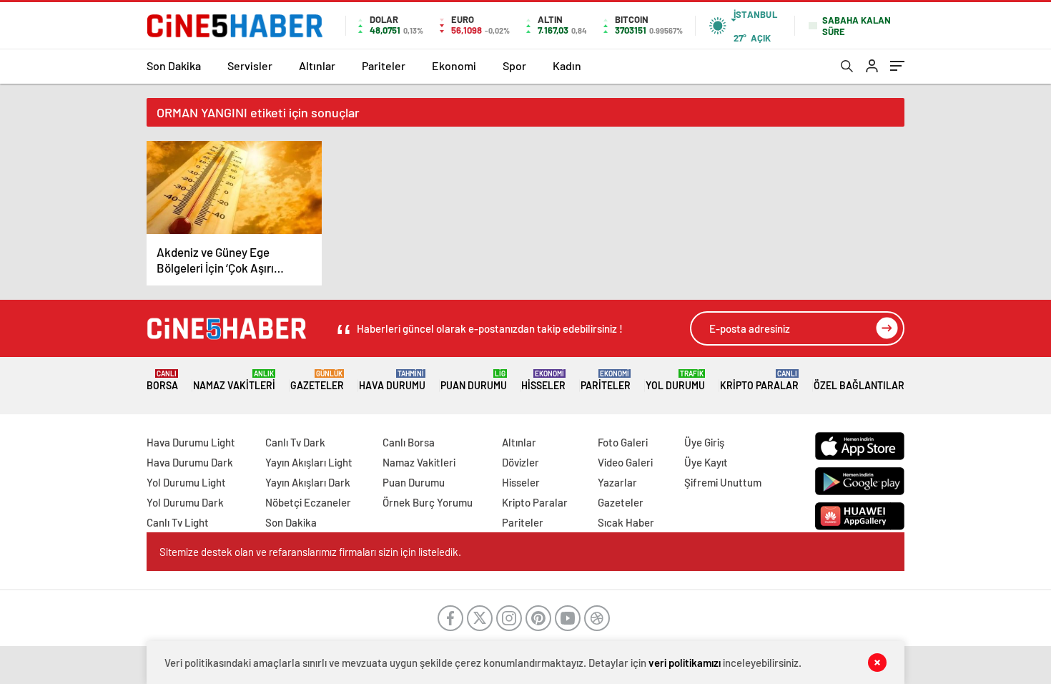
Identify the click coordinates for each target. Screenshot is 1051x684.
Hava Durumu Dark (190, 462)
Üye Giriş (704, 442)
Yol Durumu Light (186, 482)
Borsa (162, 380)
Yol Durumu (675, 380)
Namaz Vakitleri (234, 380)
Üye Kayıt (706, 462)
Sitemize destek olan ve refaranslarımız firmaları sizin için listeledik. (310, 551)
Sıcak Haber (626, 522)
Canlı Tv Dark (295, 442)
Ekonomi (454, 65)
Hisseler (543, 380)
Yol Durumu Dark (185, 502)
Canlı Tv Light (178, 522)
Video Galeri (625, 462)
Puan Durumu (473, 380)
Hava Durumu (392, 380)
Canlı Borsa (409, 442)
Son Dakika (174, 65)
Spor (514, 65)
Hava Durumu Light (191, 442)
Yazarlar (617, 482)
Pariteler (383, 65)
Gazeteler (317, 380)
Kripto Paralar (759, 380)
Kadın (567, 65)
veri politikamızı (684, 662)
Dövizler (520, 462)
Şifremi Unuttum (722, 482)
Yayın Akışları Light (308, 462)
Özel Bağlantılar (859, 385)
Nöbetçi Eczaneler (308, 502)
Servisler (249, 65)
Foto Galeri (623, 442)
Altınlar (317, 65)
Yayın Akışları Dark (307, 482)
